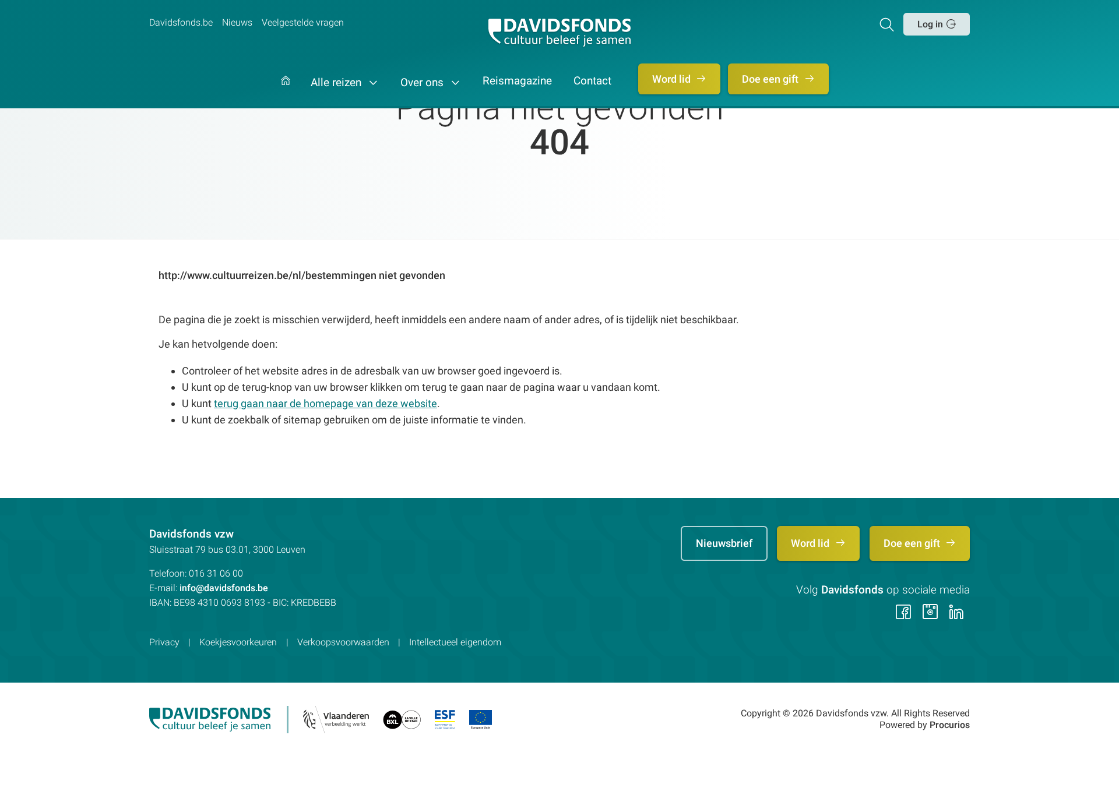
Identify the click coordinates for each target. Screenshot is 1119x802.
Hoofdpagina (285, 92)
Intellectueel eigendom (455, 642)
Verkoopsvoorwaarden (343, 642)
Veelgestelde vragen (303, 22)
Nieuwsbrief (724, 543)
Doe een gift (771, 79)
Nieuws (237, 22)
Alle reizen (337, 82)
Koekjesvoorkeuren (238, 642)
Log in (930, 24)
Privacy (164, 642)
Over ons (423, 82)
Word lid (672, 79)
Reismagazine (517, 81)
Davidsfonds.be (181, 22)
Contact (592, 81)
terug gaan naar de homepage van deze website (325, 403)
